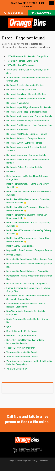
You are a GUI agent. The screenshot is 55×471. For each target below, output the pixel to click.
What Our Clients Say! (16, 368)
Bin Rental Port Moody (17, 129)
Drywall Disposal (14, 254)
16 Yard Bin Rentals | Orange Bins (22, 61)
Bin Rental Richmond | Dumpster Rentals (25, 138)
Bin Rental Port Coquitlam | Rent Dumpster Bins (29, 125)
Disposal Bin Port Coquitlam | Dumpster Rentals (29, 250)
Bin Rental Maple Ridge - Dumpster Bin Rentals (28, 107)
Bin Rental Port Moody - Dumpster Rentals (26, 134)
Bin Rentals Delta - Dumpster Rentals (24, 167)
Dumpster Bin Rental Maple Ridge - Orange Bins (29, 259)
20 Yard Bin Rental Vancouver (20, 65)
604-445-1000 (15, 12)
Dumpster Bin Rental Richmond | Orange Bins (28, 271)
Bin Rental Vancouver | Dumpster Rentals (26, 155)
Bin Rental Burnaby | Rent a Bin (21, 89)
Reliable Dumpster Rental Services (22, 331)
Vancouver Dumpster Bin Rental (21, 352)
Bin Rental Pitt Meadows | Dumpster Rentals (27, 120)
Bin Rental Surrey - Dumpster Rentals (24, 142)
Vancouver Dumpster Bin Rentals (22, 356)
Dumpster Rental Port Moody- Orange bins (26, 283)
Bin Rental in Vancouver (17, 103)
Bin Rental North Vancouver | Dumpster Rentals (29, 116)
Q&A (8, 326)
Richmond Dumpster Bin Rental (21, 335)
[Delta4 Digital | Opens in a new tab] (27, 450)
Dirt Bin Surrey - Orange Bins (20, 246)
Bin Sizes (10, 171)
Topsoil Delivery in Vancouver (20, 347)
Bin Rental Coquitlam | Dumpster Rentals (25, 98)
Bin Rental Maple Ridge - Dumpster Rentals (26, 111)
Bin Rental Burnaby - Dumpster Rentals (25, 85)
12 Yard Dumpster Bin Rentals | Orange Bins (27, 56)
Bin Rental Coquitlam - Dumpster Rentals (26, 94)
